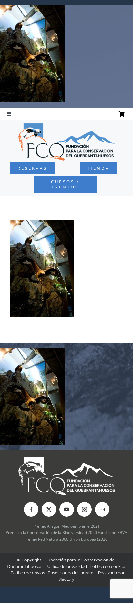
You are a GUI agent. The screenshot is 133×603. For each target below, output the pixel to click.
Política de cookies (108, 566)
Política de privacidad (66, 566)
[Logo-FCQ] (66, 126)
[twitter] (49, 509)
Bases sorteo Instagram (70, 572)
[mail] (102, 509)
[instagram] (84, 509)
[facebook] (31, 509)
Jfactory (66, 579)
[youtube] (66, 509)
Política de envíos (28, 572)
